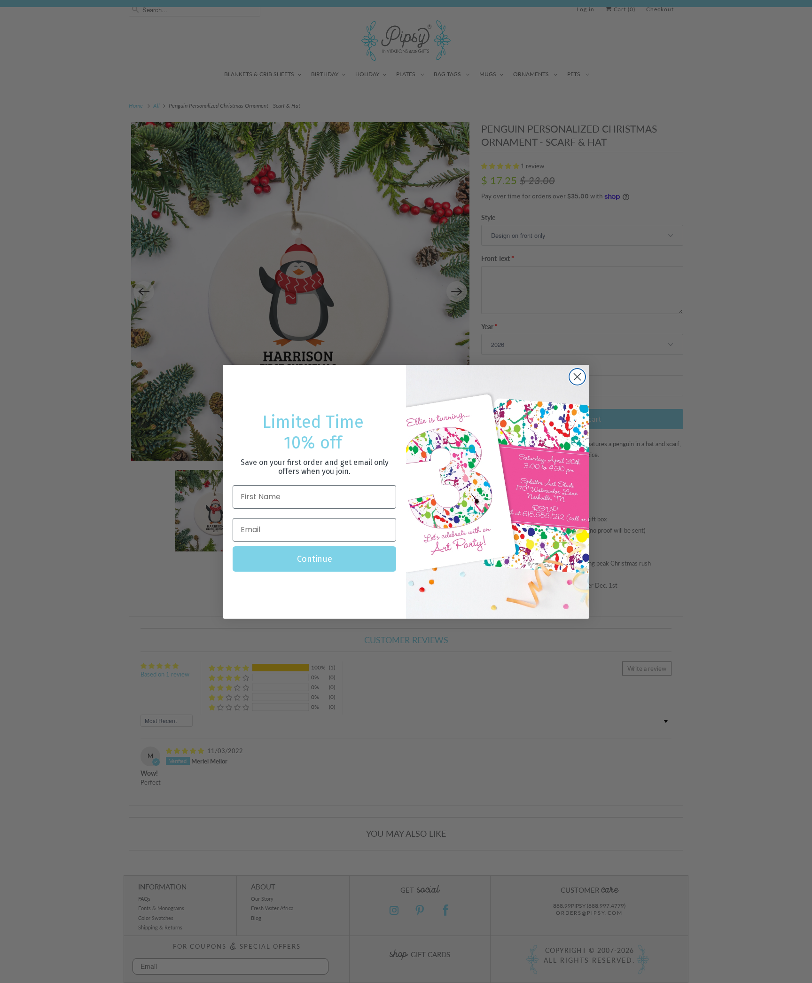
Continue (314, 559)
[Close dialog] (577, 377)
